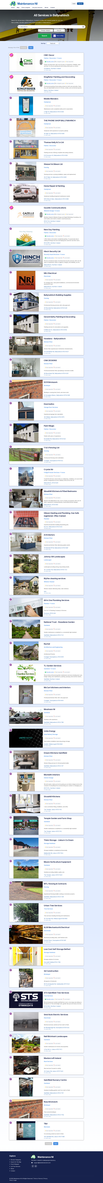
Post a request (26, 7)
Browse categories (16, 1159)
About (46, 7)
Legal (15, 1180)
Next (30, 47)
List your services (37, 7)
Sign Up (80, 3)
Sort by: (43, 43)
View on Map (59, 35)
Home (13, 7)
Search (44, 36)
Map (18, 7)
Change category (45, 30)
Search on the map (16, 1162)
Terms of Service (38, 1178)
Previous (23, 47)
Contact (52, 7)
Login (74, 3)
